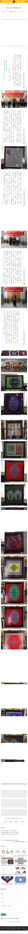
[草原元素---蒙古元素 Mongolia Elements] (0, 4)
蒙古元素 (7, 3)
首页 (3, 3)
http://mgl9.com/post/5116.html (12, 869)
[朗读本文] (2, 17)
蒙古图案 (12, 3)
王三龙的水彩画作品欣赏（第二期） (12, 875)
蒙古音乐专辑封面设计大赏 (21, 876)
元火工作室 (6, 11)
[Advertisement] (14, 218)
